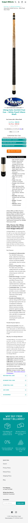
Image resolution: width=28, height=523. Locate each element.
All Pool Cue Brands (15, 6)
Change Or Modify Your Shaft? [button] (13, 139)
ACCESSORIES (7, 394)
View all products (8, 518)
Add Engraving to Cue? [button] (13, 145)
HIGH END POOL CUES (9, 375)
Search (5, 463)
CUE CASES (6, 390)
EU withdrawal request (18, 518)
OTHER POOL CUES (8, 385)
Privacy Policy (7, 467)
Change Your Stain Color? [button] (13, 142)
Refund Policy (6, 471)
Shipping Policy (7, 476)
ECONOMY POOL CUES (9, 380)
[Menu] (25, 2)
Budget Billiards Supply (16, 516)
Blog (4, 480)
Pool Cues (6, 6)
